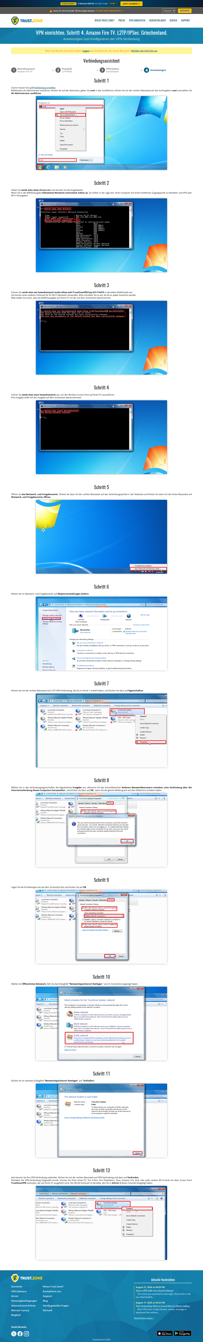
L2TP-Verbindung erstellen (42, 87)
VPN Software (19, 1291)
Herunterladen (157, 20)
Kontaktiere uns (52, 1291)
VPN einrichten (137, 20)
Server (173, 20)
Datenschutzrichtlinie (23, 1305)
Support (185, 20)
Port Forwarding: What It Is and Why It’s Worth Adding (163, 1306)
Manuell (47, 1310)
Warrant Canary (20, 1310)
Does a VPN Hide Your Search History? (155, 1290)
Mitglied (16, 1315)
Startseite (16, 1286)
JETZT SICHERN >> (131, 3)
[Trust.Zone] (27, 21)
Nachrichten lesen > (144, 1318)
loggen (86, 50)
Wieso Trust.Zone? (104, 20)
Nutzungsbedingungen (24, 1300)
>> (109, 11)
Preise (121, 20)
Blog (45, 1300)
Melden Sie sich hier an (144, 50)
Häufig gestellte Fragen (56, 1305)
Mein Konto (184, 11)
